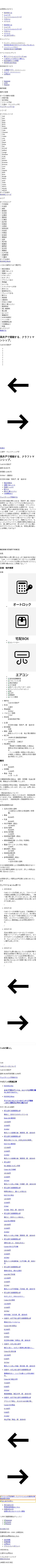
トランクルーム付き (9, 286)
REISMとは (8, 13)
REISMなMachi (5, 261)
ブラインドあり (7, 280)
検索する (3, 330)
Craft (3, 140)
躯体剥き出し (7, 291)
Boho (4, 122)
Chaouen (5, 132)
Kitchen (4, 160)
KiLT (4, 158)
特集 (3, 326)
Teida (4, 182)
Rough (4, 176)
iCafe (3, 156)
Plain (3, 172)
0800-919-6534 (5, 1559)
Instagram (7, 81)
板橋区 (4, 244)
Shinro (4, 178)
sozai (3, 180)
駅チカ (4, 295)
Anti (3, 116)
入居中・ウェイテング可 (11, 104)
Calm (3, 130)
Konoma (5, 162)
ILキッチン (6, 278)
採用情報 (7, 1542)
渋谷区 (4, 230)
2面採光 (5, 300)
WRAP (4, 190)
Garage (4, 152)
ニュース (7, 15)
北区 (3, 239)
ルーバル (5, 284)
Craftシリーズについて (8, 1066)
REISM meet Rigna (10, 63)
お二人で (5, 313)
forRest (4, 150)
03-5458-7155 (4, 1529)
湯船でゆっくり (7, 271)
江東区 (4, 219)
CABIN (4, 128)
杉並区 (4, 235)
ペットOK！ (6, 319)
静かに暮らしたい (8, 304)
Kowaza (4, 164)
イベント (7, 21)
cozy (3, 138)
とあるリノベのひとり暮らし (14, 58)
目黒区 (4, 224)
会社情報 (7, 1540)
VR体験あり (6, 324)
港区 (3, 208)
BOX (4, 124)
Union (4, 184)
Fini (3, 146)
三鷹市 (4, 257)
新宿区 (4, 211)
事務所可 (5, 315)
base (3, 118)
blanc (3, 120)
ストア (12, 72)
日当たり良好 (7, 302)
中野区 (4, 233)
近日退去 (5, 100)
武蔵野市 (5, 255)
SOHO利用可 (6, 317)
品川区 (4, 222)
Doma (4, 144)
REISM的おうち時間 (11, 61)
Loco (3, 166)
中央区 (4, 206)
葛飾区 (4, 250)
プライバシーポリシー (12, 1546)
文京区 (4, 213)
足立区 (4, 248)
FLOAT (4, 148)
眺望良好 (5, 306)
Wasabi (4, 188)
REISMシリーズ (5, 194)
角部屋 (4, 297)
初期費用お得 (7, 322)
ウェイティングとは (7, 106)
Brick (4, 126)
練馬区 (4, 246)
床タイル (5, 289)
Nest (3, 168)
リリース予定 (7, 102)
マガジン (7, 19)
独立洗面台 (6, 269)
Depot (4, 142)
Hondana (5, 154)
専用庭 (4, 282)
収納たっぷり (7, 273)
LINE (6, 83)
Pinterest (6, 85)
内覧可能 (5, 98)
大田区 (4, 226)
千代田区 (5, 204)
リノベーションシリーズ (13, 17)
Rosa (3, 174)
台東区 (4, 215)
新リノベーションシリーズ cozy (15, 56)
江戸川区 (5, 253)
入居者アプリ (15, 70)
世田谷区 (5, 228)
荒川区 (4, 242)
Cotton (4, 136)
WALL (4, 186)
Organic (4, 170)
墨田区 (4, 217)
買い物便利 (6, 308)
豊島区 (4, 237)
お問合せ (7, 74)
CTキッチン (6, 275)
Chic (3, 134)
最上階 (4, 311)
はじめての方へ (9, 35)
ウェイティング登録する (9, 497)
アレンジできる (7, 293)
